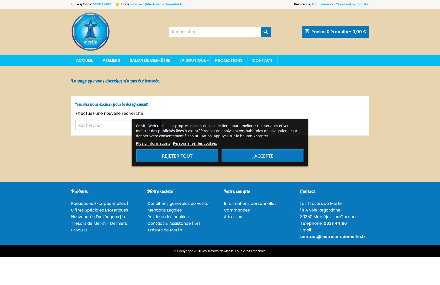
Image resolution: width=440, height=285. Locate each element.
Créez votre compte (352, 4)
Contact (262, 60)
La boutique (193, 60)
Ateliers (111, 60)
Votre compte (237, 191)
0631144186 (102, 4)
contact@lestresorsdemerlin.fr (157, 4)
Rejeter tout (177, 156)
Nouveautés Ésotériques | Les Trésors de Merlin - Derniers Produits (100, 223)
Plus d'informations (153, 142)
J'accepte (262, 156)
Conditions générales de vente (178, 203)
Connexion (320, 4)
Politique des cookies (168, 217)
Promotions (229, 60)
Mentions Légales (164, 210)
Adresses (233, 217)
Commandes (237, 210)
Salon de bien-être (150, 60)
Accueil (84, 60)
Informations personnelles (250, 203)
